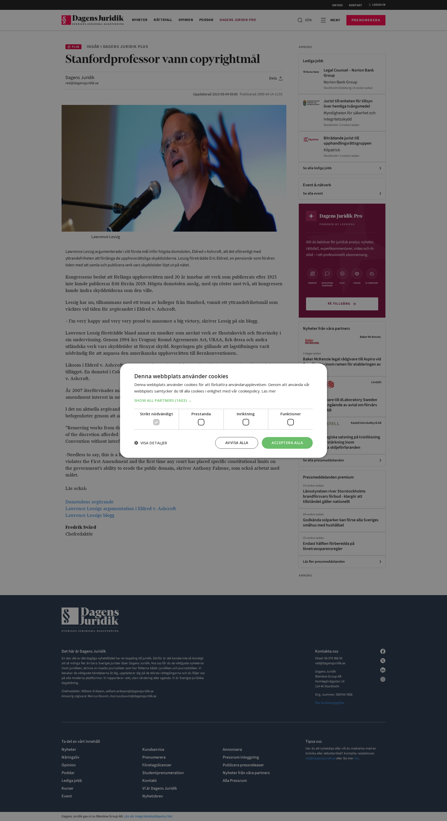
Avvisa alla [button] (236, 442)
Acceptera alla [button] (287, 442)
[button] (223, 400)
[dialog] (223, 410)
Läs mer (269, 391)
